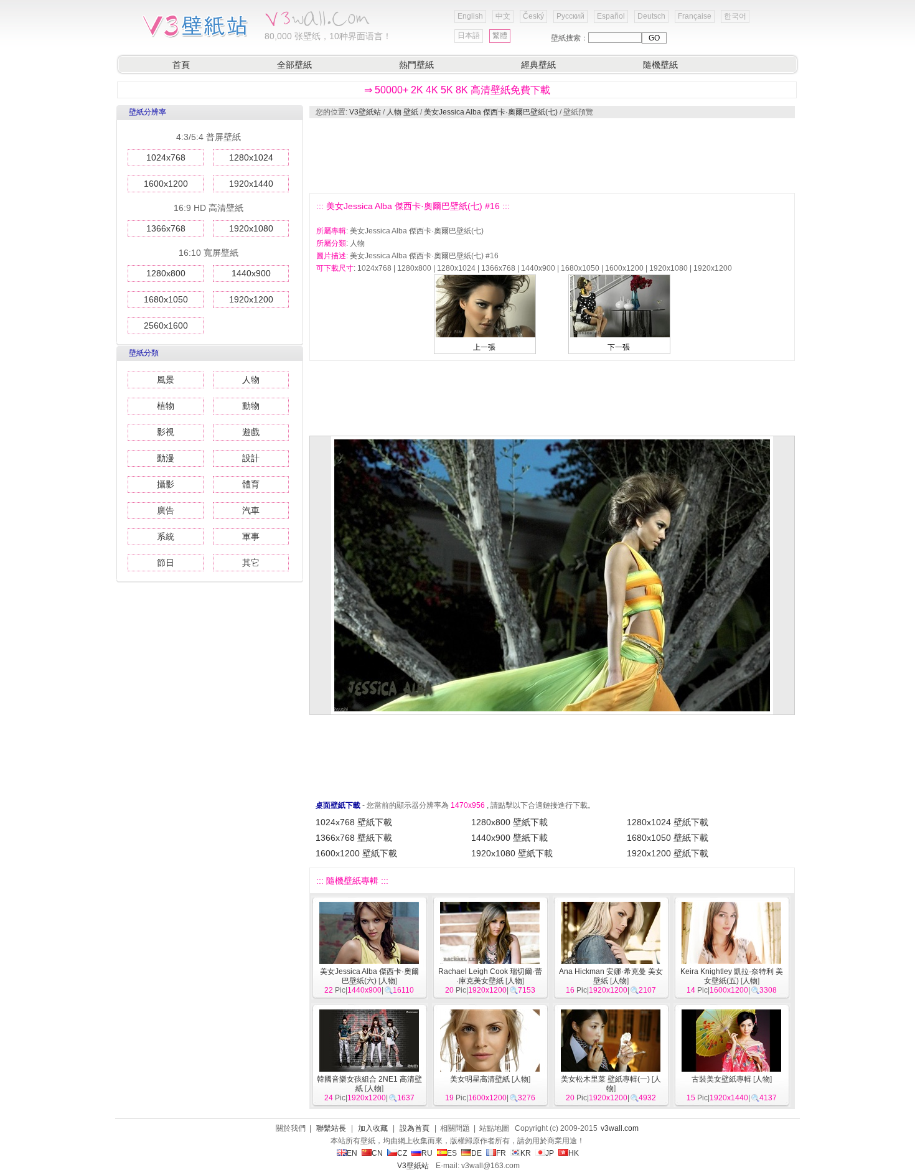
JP (549, 1153)
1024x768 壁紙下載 (354, 822)
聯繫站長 (331, 1128)
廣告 (165, 510)
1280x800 (165, 273)
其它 (251, 563)
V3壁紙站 (365, 112)
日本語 (469, 35)
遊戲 (251, 432)
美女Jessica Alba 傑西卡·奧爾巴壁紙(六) (369, 976)
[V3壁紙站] (197, 36)
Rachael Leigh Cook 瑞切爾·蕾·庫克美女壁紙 (490, 976)
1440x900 (251, 273)
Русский (570, 16)
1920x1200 (251, 299)
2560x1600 (166, 325)
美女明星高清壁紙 (480, 1079)
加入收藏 (373, 1128)
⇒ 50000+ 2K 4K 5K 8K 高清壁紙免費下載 (457, 90)
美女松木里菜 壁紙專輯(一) (605, 1079)
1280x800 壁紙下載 (509, 822)
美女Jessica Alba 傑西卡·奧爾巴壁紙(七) (491, 112)
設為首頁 (414, 1128)
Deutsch (651, 16)
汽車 (251, 510)
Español (611, 16)
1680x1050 (166, 299)
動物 (251, 406)
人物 (251, 380)
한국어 (735, 16)
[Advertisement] (551, 156)
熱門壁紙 (416, 65)
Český (533, 16)
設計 (251, 458)
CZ (402, 1153)
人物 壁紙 (402, 112)
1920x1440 (251, 184)
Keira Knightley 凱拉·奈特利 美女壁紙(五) (731, 976)
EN (352, 1153)
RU (427, 1153)
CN (377, 1153)
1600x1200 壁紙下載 (356, 853)
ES (452, 1153)
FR (501, 1153)
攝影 (165, 484)
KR (525, 1153)
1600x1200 (166, 184)
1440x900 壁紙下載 (509, 838)
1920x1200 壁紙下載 (667, 853)
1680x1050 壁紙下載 (667, 838)
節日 (165, 563)
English (470, 16)
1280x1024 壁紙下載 (667, 822)
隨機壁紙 (660, 65)
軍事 (251, 536)
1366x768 (165, 228)
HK (573, 1153)
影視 (165, 432)
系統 (165, 536)
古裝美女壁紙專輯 (721, 1079)
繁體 (499, 35)
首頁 (181, 65)
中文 (502, 16)
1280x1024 (251, 157)
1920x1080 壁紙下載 (512, 853)
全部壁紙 (294, 65)
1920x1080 (251, 228)
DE (476, 1153)
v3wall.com (620, 1128)
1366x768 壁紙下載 (354, 838)
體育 (251, 484)
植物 (165, 406)
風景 (165, 380)
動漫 (165, 458)
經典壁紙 (538, 65)
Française (694, 16)
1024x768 (165, 157)
